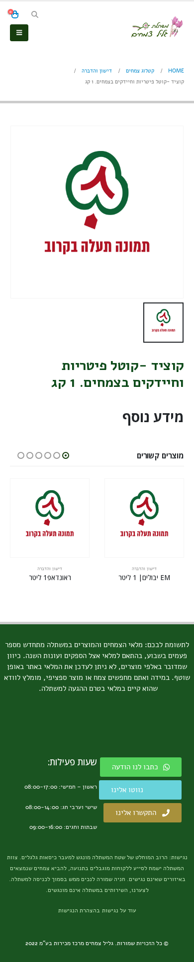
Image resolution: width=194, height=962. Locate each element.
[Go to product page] (144, 518)
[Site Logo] (156, 27)
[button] (34, 14)
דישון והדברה (144, 569)
